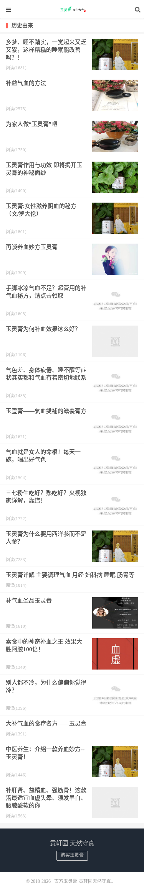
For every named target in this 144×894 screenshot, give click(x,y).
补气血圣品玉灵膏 (29, 601)
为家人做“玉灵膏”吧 (31, 124)
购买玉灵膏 (72, 855)
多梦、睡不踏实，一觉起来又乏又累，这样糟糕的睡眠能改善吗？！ (46, 50)
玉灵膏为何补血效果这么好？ (43, 329)
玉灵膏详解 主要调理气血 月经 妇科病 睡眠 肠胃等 (70, 575)
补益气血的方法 (26, 83)
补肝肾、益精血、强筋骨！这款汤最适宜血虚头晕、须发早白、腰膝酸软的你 (46, 798)
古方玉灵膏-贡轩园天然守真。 (72, 9)
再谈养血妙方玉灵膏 (32, 247)
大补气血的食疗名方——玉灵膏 (46, 723)
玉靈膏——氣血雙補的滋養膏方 (46, 411)
